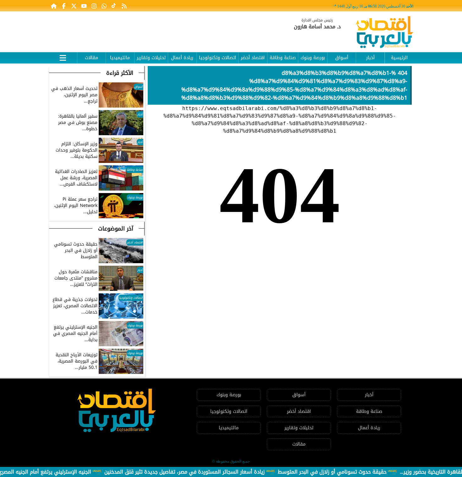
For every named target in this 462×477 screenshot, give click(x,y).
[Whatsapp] (104, 6)
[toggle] (63, 57)
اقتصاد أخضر (253, 57)
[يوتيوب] (84, 6)
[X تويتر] (74, 6)
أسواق (341, 57)
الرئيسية (399, 57)
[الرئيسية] (54, 6)
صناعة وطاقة (283, 57)
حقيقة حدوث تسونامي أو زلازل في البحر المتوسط (343, 472)
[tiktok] (114, 6)
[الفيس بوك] (64, 6)
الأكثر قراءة (119, 73)
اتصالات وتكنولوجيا (217, 57)
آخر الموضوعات (115, 228)
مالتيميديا (120, 57)
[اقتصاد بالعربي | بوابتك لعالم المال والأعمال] (384, 33)
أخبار (370, 57)
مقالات (91, 57)
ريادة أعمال (182, 57)
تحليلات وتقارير (151, 57)
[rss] (124, 6)
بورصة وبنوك (312, 57)
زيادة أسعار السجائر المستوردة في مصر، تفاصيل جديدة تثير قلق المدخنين (196, 472)
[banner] (163, 29)
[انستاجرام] (94, 6)
